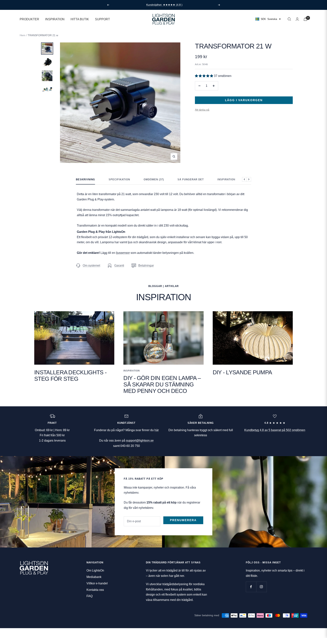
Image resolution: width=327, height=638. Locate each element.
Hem (22, 35)
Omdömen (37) (154, 179)
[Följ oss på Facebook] (251, 587)
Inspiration (226, 179)
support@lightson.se (140, 440)
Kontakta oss (95, 589)
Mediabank (93, 577)
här (156, 430)
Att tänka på (202, 109)
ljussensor (123, 252)
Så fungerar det (191, 179)
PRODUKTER (29, 19)
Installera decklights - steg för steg (70, 375)
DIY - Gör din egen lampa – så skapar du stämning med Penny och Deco (162, 384)
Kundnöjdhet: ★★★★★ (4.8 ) (164, 4)
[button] (204, 75)
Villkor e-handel (97, 583)
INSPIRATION (55, 19)
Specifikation (119, 179)
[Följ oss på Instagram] (261, 587)
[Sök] (289, 19)
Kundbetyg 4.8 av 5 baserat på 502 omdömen (274, 430)
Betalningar (146, 265)
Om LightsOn (95, 570)
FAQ (89, 596)
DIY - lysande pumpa (242, 372)
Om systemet (91, 265)
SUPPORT (102, 19)
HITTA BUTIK (80, 19)
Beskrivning (85, 179)
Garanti (119, 265)
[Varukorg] (305, 19)
